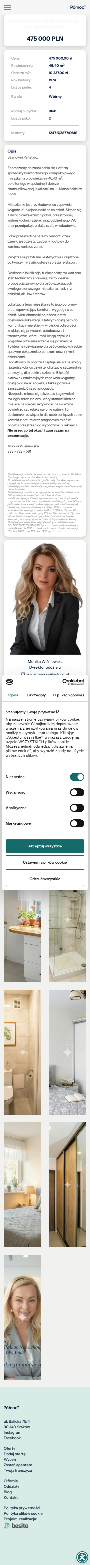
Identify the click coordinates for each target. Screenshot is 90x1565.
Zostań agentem (18, 1465)
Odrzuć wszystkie (45, 878)
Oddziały (11, 1486)
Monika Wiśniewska (45, 661)
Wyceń (10, 1459)
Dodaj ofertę (15, 1454)
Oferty (9, 1448)
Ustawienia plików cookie (45, 862)
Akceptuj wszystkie (45, 846)
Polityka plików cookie (23, 1513)
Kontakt (11, 1497)
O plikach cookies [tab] (68, 695)
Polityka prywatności (22, 1508)
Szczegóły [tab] (36, 695)
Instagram (13, 1432)
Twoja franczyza (18, 1470)
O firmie (11, 1481)
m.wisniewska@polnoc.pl (47, 674)
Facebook (12, 1438)
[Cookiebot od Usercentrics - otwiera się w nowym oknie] (63, 682)
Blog (8, 1492)
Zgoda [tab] (12, 695)
